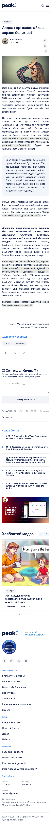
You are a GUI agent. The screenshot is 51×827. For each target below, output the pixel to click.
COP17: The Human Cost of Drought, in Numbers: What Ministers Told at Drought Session (25, 472)
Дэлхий (6, 733)
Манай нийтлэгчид (12, 757)
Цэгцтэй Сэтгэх (10, 728)
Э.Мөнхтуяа (10, 606)
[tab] (19, 614)
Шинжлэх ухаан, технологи (16, 704)
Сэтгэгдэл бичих (24, 400)
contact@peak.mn (10, 793)
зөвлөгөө (20, 343)
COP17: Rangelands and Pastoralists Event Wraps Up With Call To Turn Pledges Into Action (26, 485)
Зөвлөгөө (7, 22)
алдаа (7, 343)
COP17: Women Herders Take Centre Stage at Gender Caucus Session (26, 437)
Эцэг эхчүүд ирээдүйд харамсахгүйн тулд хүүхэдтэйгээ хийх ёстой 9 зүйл (23, 598)
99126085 (26, 784)
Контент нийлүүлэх (13, 763)
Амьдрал (10, 591)
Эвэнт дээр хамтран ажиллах (18, 769)
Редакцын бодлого (12, 752)
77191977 (6, 784)
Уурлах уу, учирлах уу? (14, 675)
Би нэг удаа (8, 693)
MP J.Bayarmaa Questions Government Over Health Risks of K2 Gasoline (27, 448)
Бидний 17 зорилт (12, 681)
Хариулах (44, 411)
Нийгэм (6, 739)
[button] (42, 5)
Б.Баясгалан (16, 39)
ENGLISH (6, 710)
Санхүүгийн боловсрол (14, 687)
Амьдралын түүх (11, 722)
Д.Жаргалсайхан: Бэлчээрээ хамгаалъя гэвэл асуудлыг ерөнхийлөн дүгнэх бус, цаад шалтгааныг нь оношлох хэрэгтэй (26, 460)
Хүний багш (8, 698)
